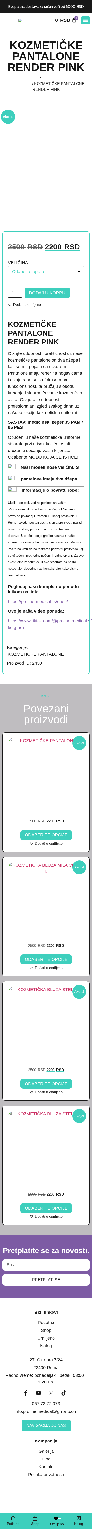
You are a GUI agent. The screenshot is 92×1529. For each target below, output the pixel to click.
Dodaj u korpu (47, 292)
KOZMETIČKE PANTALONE (36, 654)
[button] (85, 20)
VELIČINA (18, 262)
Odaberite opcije (46, 835)
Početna (32, 78)
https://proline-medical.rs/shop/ (38, 601)
